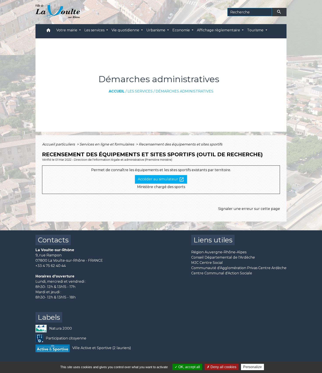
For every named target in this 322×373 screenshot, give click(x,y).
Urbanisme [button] (156, 30)
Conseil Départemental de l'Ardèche (223, 257)
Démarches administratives (184, 91)
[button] (48, 31)
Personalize (252, 367)
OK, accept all (188, 367)
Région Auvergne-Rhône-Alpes (218, 252)
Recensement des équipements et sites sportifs (180, 144)
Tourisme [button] (255, 30)
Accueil (117, 91)
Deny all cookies (223, 367)
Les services (140, 91)
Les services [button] (94, 30)
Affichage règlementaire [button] (219, 30)
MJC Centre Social (207, 263)
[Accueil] (57, 12)
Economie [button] (181, 30)
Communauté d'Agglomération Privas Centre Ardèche (239, 268)
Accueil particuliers (59, 144)
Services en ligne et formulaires (107, 144)
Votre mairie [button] (67, 30)
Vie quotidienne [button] (125, 30)
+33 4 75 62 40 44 (50, 266)
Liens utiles (212, 240)
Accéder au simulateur (161, 179)
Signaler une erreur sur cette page (249, 209)
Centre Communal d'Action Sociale (221, 273)
